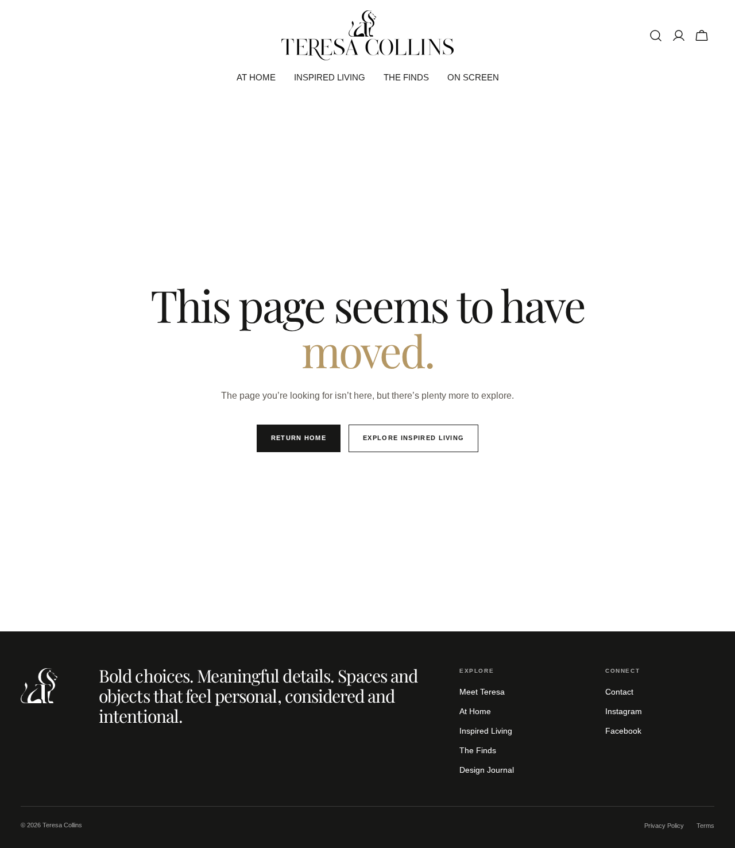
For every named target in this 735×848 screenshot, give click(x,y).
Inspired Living (485, 730)
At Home (475, 711)
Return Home (299, 437)
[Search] (655, 35)
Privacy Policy (664, 825)
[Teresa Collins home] (39, 685)
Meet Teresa (482, 691)
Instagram (623, 711)
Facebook (623, 730)
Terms (705, 825)
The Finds (477, 750)
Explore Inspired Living (413, 437)
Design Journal (486, 769)
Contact (619, 691)
